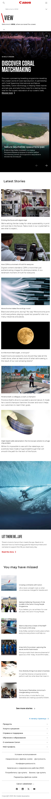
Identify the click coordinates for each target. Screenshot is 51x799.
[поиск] (4, 3)
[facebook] (17, 789)
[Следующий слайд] (46, 166)
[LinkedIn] (23, 789)
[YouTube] (34, 789)
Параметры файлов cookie (25, 777)
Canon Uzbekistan (24, 784)
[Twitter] (28, 789)
